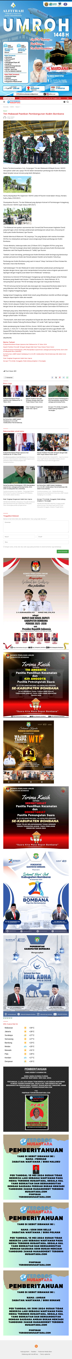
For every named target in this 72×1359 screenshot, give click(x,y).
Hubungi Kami (25, 1351)
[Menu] (4, 101)
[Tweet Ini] (56, 377)
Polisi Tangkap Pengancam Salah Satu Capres (17, 358)
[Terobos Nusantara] (13, 101)
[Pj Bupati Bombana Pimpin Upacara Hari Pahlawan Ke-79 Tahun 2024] (13, 391)
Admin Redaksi (11, 117)
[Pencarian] (68, 101)
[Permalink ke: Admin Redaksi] (4, 117)
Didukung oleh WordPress (30, 1354)
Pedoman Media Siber (45, 1351)
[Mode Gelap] (64, 101)
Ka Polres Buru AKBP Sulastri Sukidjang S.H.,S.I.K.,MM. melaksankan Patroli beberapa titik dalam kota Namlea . (34, 355)
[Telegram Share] (63, 377)
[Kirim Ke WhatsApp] (67, 377)
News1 (5, 111)
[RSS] (36, 1346)
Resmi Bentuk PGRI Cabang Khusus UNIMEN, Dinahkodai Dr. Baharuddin (27, 98)
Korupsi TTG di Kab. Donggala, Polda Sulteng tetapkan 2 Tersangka (24, 361)
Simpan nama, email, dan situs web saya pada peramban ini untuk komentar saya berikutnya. (33, 547)
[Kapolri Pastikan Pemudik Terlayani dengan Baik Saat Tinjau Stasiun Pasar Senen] (36, 391)
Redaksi (33, 1351)
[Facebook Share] (52, 377)
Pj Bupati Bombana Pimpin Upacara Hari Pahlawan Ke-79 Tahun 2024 (25, 344)
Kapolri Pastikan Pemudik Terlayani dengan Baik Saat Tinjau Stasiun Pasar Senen (28, 347)
